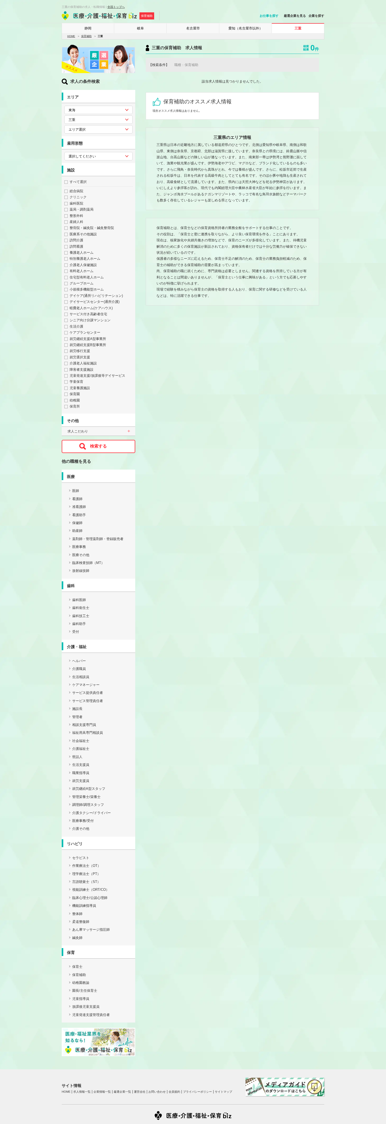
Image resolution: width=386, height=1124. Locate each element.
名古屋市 (193, 28)
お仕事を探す (269, 16)
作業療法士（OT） (86, 866)
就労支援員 (80, 781)
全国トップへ (116, 6)
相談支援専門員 (84, 725)
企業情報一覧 (102, 1091)
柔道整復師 (80, 922)
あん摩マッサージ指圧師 (91, 930)
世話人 (77, 757)
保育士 (77, 967)
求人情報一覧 (82, 1091)
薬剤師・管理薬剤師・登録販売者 (97, 539)
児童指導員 (80, 999)
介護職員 (79, 669)
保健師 (77, 523)
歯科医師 (79, 600)
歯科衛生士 (80, 608)
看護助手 (79, 515)
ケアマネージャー (86, 685)
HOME (71, 36)
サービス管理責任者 (87, 701)
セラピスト (80, 858)
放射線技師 (80, 571)
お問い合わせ (157, 1091)
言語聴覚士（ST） (86, 882)
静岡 (88, 28)
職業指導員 (80, 773)
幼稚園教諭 (80, 983)
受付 (75, 632)
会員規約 (174, 1091)
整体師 (77, 914)
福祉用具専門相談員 (87, 733)
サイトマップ (223, 1091)
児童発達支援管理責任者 (91, 1015)
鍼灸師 (77, 938)
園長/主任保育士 (84, 991)
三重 (298, 28)
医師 (75, 491)
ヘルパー (79, 661)
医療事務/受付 (83, 821)
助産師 (77, 531)
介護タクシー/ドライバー (91, 813)
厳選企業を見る (295, 16)
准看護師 (79, 507)
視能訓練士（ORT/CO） (90, 890)
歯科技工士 (80, 616)
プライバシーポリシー (197, 1091)
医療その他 (80, 555)
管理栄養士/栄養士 (86, 797)
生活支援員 (80, 765)
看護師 (77, 499)
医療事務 (79, 547)
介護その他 (80, 829)
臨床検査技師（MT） (88, 563)
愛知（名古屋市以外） (245, 28)
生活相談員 (80, 677)
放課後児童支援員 (86, 1007)
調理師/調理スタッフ (88, 805)
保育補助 (86, 36)
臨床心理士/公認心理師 (89, 898)
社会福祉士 (80, 741)
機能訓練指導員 (84, 906)
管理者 (77, 717)
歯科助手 (79, 624)
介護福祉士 (80, 749)
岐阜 (140, 28)
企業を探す (316, 16)
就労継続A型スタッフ (88, 789)
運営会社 (139, 1091)
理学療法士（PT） (86, 874)
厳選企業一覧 (122, 1091)
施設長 (77, 709)
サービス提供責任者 (87, 693)
